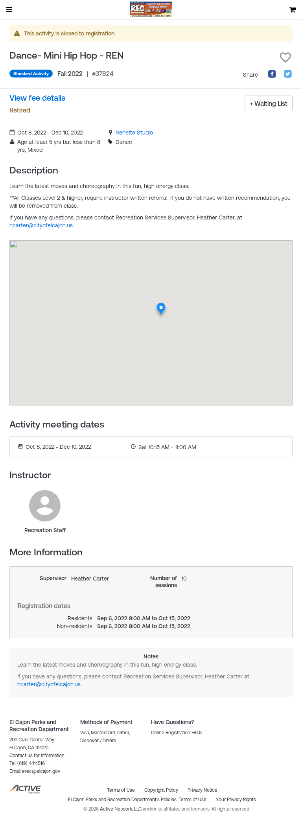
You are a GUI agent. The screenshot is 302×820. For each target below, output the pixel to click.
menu (9, 9)
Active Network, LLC (121, 809)
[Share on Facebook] (272, 76)
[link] (134, 132)
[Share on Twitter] (288, 76)
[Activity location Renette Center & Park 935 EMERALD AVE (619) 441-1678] (161, 304)
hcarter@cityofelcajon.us (41, 225)
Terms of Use (192, 799)
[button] (285, 57)
